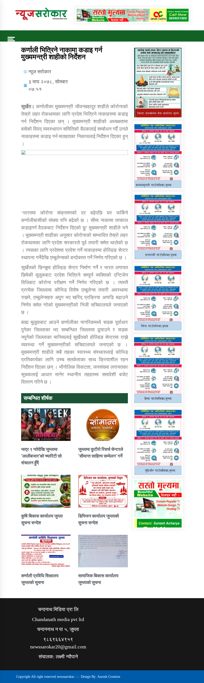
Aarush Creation (108, 677)
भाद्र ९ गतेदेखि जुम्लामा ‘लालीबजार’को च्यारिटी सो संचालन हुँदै (41, 456)
